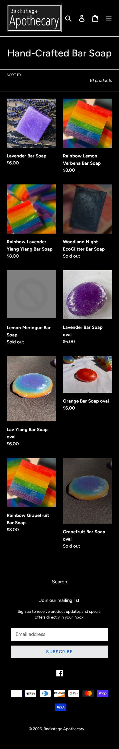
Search (59, 582)
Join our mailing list (59, 600)
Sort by (14, 75)
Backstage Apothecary (64, 729)
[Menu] (108, 18)
